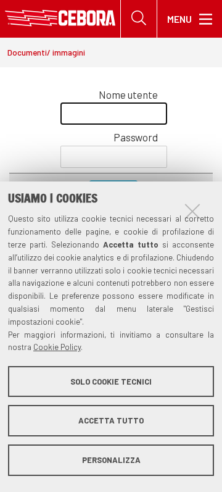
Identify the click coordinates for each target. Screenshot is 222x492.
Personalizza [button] (111, 460)
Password (135, 137)
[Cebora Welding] (60, 19)
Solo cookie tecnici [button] (111, 381)
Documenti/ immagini (46, 52)
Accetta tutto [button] (111, 420)
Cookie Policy (57, 347)
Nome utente (128, 94)
